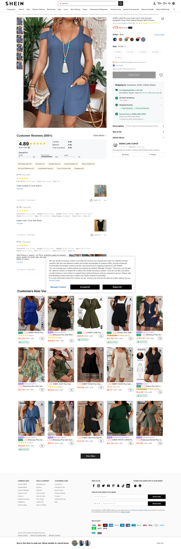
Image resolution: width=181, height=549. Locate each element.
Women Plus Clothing (41, 14)
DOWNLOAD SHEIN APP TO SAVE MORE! (148, 481)
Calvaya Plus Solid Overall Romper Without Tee (120, 333)
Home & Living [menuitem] (115, 9)
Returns (39, 487)
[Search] (120, 3)
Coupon (57, 496)
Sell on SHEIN (41, 505)
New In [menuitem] (21, 9)
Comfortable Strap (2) (45, 168)
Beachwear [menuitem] (51, 9)
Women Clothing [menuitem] (38, 9)
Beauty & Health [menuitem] (148, 9)
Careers (20, 496)
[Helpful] (91, 200)
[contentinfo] (129, 527)
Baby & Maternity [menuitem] (162, 9)
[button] (169, 3)
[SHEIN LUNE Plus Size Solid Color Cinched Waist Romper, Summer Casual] (90, 313)
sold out (134, 75)
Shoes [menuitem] (85, 9)
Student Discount (23, 499)
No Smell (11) (40, 164)
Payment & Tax (60, 487)
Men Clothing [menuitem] (75, 9)
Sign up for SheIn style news (104, 492)
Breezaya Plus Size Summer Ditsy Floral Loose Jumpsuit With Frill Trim (61, 440)
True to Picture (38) (63, 168)
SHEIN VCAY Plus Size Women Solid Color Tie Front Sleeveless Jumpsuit (61, 384)
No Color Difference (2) (26, 168)
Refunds (39, 490)
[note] (23, 342)
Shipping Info (40, 484)
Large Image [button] (159, 35)
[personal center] (154, 3)
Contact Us (58, 484)
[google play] (140, 487)
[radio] (115, 39)
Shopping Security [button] (126, 105)
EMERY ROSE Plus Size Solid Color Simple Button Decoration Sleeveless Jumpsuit (32, 333)
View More (90, 456)
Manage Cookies (54, 535)
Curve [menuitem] (66, 9)
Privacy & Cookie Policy (140, 510)
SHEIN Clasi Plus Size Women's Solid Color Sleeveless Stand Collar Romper (91, 438)
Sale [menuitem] (28, 9)
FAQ (56, 502)
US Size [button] (121, 46)
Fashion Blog (22, 505)
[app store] (135, 487)
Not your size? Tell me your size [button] (124, 69)
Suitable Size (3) (54, 164)
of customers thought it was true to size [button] (130, 62)
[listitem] (31, 319)
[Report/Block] (105, 200)
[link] (159, 3)
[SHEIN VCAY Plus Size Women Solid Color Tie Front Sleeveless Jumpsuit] (61, 364)
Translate (20, 189)
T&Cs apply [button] (123, 100)
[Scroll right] (174, 9)
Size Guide (40, 499)
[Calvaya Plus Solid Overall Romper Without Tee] (120, 313)
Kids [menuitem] (59, 9)
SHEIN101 (21, 502)
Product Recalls (60, 493)
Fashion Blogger (23, 490)
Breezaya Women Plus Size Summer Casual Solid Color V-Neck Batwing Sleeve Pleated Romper (150, 440)
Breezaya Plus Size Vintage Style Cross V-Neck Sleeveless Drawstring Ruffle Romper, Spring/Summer (32, 386)
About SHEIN (22, 484)
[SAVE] (161, 75)
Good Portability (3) (71, 164)
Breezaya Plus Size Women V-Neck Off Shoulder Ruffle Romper (32, 440)
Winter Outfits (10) (88, 164)
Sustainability (22, 487)
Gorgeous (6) (79, 168)
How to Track (40, 496)
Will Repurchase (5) (24, 164)
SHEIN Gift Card (60, 499)
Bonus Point (59, 490)
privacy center (125, 512)
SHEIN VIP (40, 502)
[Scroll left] (171, 9)
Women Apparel (27, 14)
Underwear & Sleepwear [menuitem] (99, 9)
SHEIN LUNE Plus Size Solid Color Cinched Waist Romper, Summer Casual (91, 333)
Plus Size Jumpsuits (81, 14)
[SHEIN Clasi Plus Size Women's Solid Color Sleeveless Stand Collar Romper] (90, 418)
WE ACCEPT (96, 521)
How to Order (40, 493)
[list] (111, 486)
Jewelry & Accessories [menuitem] (131, 9)
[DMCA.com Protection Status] (99, 533)
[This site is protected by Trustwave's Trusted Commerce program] (93, 533)
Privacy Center (23, 535)
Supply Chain (22, 493)
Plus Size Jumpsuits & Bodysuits (61, 14)
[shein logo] (14, 3)
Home (19, 14)
